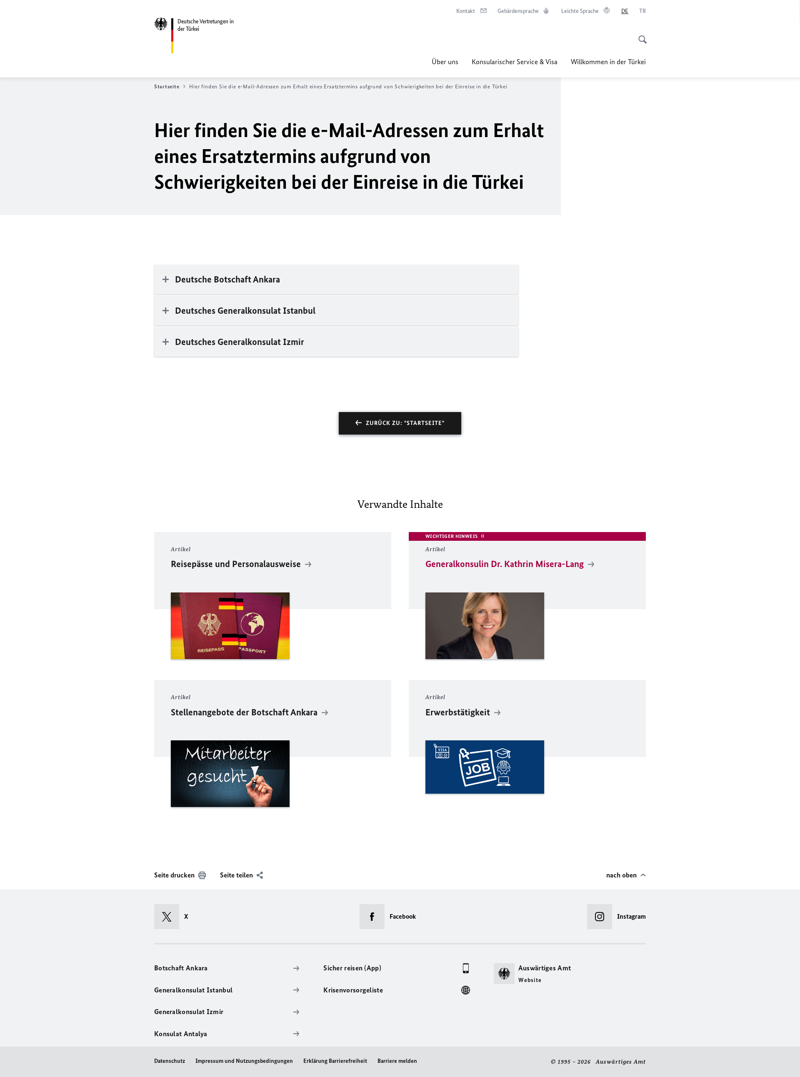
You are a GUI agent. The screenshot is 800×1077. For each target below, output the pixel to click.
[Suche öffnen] (640, 35)
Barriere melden (397, 1061)
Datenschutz (169, 1061)
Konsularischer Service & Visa (515, 61)
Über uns (445, 61)
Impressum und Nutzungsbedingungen (244, 1061)
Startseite (166, 86)
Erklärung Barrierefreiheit (335, 1061)
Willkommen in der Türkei (608, 61)
